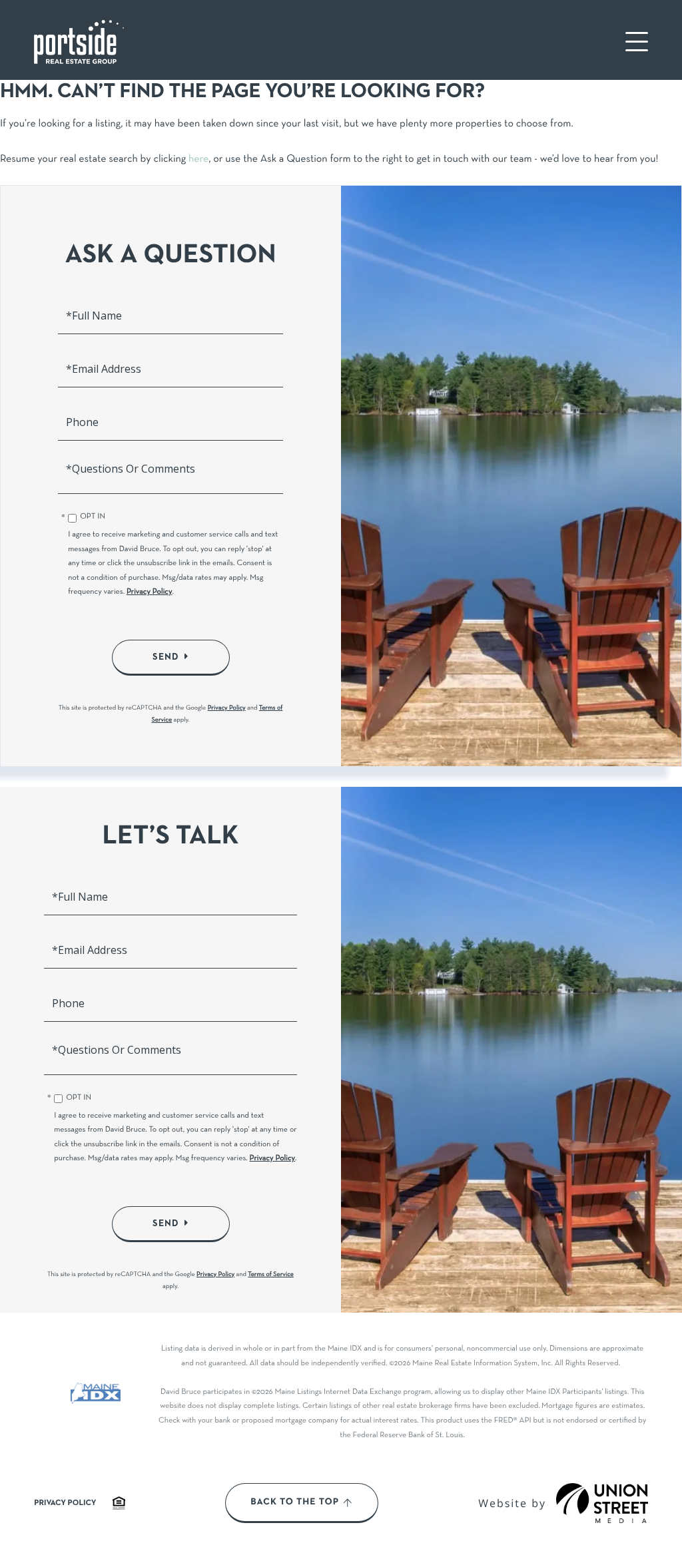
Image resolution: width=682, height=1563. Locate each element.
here (198, 159)
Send (166, 657)
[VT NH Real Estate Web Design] (602, 1503)
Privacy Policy (149, 592)
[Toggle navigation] (636, 41)
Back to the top (294, 1502)
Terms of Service (271, 1274)
